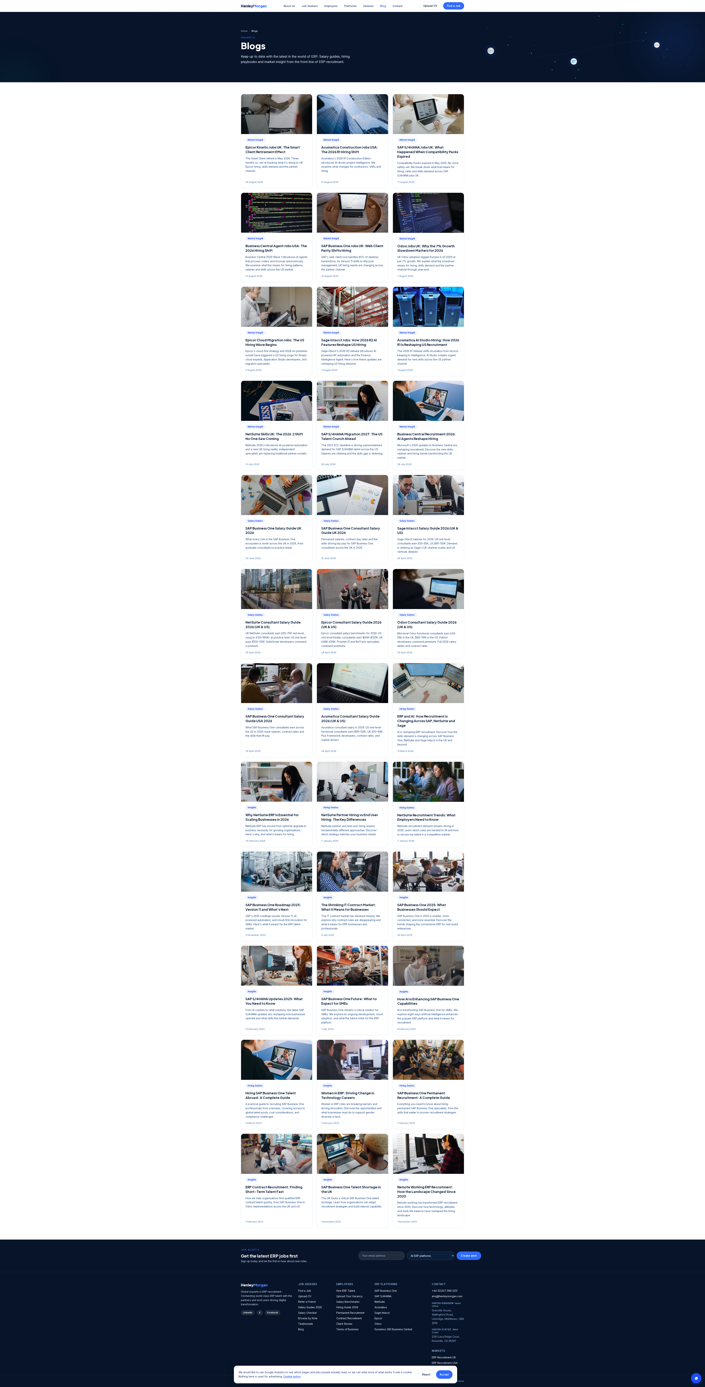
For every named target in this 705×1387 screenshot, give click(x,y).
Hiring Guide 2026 (347, 1307)
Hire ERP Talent (345, 1290)
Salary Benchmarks (347, 1301)
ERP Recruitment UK (444, 1357)
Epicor (378, 1318)
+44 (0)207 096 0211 (444, 1290)
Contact (398, 6)
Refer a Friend (307, 1301)
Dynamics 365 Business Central (393, 1329)
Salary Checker (307, 1312)
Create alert (469, 1255)
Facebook (272, 1312)
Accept (444, 1374)
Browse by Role (307, 1318)
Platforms (350, 6)
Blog (383, 6)
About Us (289, 6)
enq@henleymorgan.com (447, 1296)
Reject (426, 1374)
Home (244, 31)
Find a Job (453, 5)
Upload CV (430, 5)
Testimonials (305, 1323)
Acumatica (381, 1307)
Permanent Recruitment (350, 1312)
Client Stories (344, 1323)
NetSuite (380, 1301)
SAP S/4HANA (383, 1296)
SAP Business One (386, 1290)
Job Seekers (310, 6)
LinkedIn (247, 1312)
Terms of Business (347, 1329)
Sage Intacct (382, 1312)
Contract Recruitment (349, 1318)
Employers (331, 6)
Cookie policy (292, 1376)
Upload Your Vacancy (349, 1296)
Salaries (368, 6)
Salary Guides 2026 (310, 1307)
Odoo (378, 1323)
